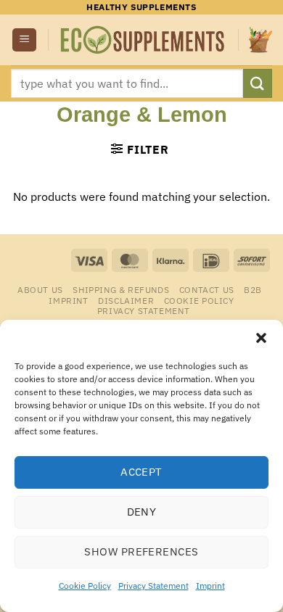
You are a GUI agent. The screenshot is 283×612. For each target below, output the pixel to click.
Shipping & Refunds (121, 289)
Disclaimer (126, 300)
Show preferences (141, 551)
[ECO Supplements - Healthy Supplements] (143, 40)
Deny (142, 511)
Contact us (206, 289)
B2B (253, 289)
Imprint (210, 585)
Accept (141, 472)
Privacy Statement (153, 585)
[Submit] (257, 83)
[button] (261, 338)
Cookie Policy (85, 585)
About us (40, 289)
